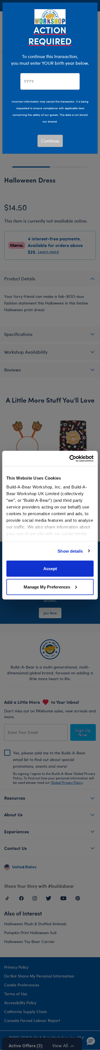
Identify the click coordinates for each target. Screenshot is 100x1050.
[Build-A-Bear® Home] (50, 16)
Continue (50, 141)
